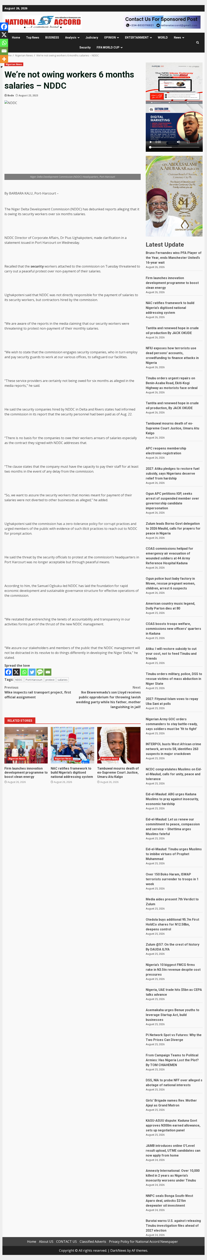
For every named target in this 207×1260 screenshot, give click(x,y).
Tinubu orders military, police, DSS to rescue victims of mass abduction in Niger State (174, 679)
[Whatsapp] (24, 672)
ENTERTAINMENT (137, 37)
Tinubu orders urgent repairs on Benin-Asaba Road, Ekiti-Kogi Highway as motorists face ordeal (171, 383)
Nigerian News (14, 64)
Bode (10, 95)
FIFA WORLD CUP (108, 47)
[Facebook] (8, 672)
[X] (16, 672)
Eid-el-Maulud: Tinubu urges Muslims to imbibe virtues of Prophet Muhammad (174, 854)
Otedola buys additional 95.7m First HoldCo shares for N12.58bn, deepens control (172, 924)
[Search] (197, 42)
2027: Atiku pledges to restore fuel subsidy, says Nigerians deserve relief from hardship (172, 473)
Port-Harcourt (34, 680)
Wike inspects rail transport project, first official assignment (37, 692)
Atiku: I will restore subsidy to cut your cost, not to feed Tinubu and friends (171, 653)
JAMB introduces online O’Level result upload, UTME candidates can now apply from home (173, 1150)
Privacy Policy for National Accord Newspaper (143, 1241)
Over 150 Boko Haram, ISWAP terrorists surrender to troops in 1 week (172, 879)
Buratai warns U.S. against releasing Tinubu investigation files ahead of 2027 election (173, 1225)
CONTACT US (66, 1241)
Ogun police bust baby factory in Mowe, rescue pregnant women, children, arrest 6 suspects (170, 583)
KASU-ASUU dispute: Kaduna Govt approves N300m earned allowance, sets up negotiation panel (173, 1125)
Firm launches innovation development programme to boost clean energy (26, 745)
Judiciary (92, 37)
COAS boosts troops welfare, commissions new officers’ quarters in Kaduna (173, 628)
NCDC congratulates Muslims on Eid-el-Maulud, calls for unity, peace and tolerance (174, 774)
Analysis (70, 37)
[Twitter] (32, 672)
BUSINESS (52, 37)
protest (49, 680)
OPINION (110, 37)
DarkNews (118, 1250)
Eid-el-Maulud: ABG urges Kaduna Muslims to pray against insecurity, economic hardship (172, 799)
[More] (4, 59)
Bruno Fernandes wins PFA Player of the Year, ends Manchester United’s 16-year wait (174, 257)
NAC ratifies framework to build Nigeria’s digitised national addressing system (72, 745)
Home (16, 37)
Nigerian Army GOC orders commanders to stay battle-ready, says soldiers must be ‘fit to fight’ (171, 724)
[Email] (47, 672)
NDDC (18, 680)
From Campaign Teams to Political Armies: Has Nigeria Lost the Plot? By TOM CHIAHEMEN (172, 1060)
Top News (32, 37)
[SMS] (39, 672)
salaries (63, 680)
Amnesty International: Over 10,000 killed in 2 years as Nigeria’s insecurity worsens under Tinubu (173, 1175)
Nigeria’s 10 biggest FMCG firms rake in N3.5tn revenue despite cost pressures (173, 969)
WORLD (163, 37)
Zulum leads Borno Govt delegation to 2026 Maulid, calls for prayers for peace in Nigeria (173, 528)
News (177, 37)
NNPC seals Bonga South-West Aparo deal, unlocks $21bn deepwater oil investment (169, 1200)
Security (85, 47)
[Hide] (1, 67)
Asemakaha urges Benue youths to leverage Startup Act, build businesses (172, 1015)
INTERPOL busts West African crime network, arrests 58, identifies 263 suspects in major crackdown (173, 749)
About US (46, 1241)
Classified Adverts (93, 1241)
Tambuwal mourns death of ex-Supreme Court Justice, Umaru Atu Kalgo (118, 745)
